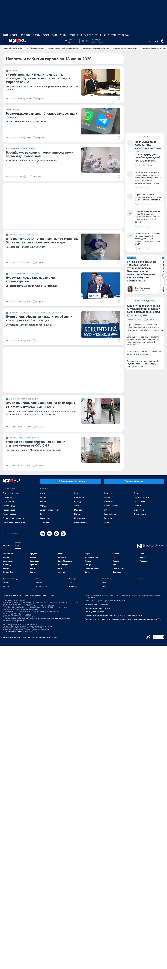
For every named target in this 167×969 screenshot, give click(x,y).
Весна (43, 501)
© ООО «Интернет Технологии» (44, 637)
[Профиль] (163, 41)
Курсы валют (86, 35)
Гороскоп (73, 35)
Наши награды (9, 506)
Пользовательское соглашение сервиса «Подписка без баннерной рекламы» (113, 615)
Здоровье (44, 522)
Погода (37, 35)
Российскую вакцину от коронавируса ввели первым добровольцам (39, 154)
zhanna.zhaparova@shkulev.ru (13, 628)
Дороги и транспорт (49, 510)
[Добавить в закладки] (118, 98)
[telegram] (42, 533)
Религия (108, 518)
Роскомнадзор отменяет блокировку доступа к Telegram (41, 115)
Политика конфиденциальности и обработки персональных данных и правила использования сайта (123, 619)
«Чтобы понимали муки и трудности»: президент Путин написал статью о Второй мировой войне (38, 78)
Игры (113, 35)
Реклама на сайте (11, 493)
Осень (107, 497)
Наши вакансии (10, 510)
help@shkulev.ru (19, 621)
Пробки (98, 35)
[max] (56, 533)
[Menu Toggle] (4, 41)
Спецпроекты (140, 514)
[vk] (49, 533)
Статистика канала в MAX (15, 522)
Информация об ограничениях (96, 604)
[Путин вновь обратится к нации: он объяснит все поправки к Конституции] (100, 324)
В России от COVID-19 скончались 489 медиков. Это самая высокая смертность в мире (42, 240)
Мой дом (78, 510)
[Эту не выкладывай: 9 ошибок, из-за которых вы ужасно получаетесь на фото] (100, 411)
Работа (107, 510)
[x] (63, 533)
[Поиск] (150, 41)
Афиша (63, 35)
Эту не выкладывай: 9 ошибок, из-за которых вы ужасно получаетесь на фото (40, 404)
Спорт (136, 493)
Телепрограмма (50, 35)
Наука (77, 514)
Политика (108, 501)
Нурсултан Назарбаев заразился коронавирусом (30, 279)
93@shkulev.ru (31, 617)
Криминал (79, 497)
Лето (76, 506)
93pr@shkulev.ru (120, 601)
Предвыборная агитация (14, 518)
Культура (78, 501)
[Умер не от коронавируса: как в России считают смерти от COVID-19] (100, 450)
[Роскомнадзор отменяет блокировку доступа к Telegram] (100, 121)
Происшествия (111, 506)
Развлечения (110, 514)
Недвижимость (10, 35)
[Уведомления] (156, 41)
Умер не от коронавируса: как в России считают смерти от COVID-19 (35, 443)
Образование (80, 522)
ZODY (106, 35)
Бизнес (43, 497)
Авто (42, 493)
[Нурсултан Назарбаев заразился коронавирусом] (100, 285)
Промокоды (123, 35)
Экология (138, 506)
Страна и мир (140, 501)
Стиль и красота (141, 497)
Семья (107, 522)
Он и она (108, 493)
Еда (42, 514)
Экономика (139, 510)
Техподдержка (9, 514)
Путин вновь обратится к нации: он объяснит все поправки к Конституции (40, 318)
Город (43, 506)
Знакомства (25, 35)
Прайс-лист (8, 497)
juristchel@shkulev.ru (62, 619)
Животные (45, 518)
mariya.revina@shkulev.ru (12, 631)
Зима (76, 493)
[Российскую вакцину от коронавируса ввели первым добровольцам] (100, 160)
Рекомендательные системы (95, 612)
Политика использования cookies (97, 608)
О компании (8, 501)
